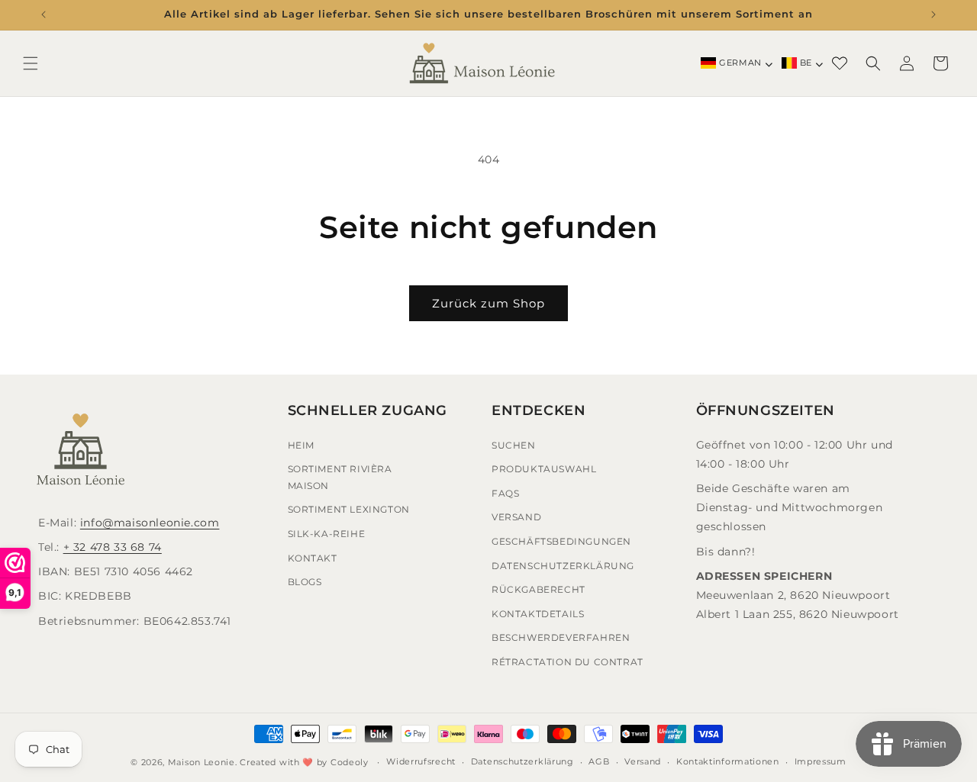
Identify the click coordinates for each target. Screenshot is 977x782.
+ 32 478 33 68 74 (112, 547)
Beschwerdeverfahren (561, 637)
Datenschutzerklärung (563, 565)
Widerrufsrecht (421, 761)
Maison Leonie (201, 762)
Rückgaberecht (538, 589)
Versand (516, 517)
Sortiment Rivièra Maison (340, 477)
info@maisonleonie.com (150, 522)
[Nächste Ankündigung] (933, 14)
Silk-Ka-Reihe (327, 533)
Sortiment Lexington (349, 509)
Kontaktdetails (538, 613)
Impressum (820, 761)
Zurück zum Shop (488, 303)
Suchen (514, 445)
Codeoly (350, 762)
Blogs (305, 581)
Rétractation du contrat (567, 662)
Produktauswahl (544, 469)
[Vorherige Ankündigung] (43, 14)
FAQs (505, 493)
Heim (301, 445)
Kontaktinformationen (727, 761)
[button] (30, 63)
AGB (598, 761)
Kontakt (312, 558)
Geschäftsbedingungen (561, 541)
